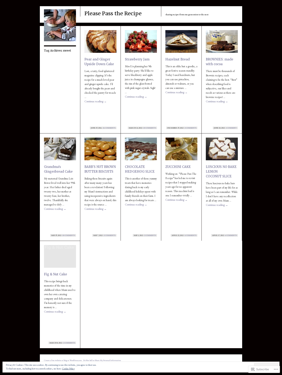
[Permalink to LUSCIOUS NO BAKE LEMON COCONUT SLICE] (222, 150)
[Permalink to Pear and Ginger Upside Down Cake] (100, 43)
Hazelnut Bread (177, 59)
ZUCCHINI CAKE (178, 167)
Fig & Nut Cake (55, 274)
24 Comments (109, 128)
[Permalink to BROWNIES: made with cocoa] (222, 43)
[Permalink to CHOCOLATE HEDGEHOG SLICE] (141, 150)
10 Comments (149, 128)
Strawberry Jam (137, 59)
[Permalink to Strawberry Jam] (141, 43)
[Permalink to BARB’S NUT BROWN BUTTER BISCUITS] (100, 150)
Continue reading (95, 101)
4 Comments (231, 235)
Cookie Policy (68, 368)
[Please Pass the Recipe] (60, 40)
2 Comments (190, 128)
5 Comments (190, 235)
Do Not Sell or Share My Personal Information (102, 360)
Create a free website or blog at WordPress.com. (63, 360)
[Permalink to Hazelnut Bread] (181, 43)
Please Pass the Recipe (113, 13)
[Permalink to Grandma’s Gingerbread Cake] (60, 150)
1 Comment (231, 128)
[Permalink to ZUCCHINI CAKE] (181, 150)
